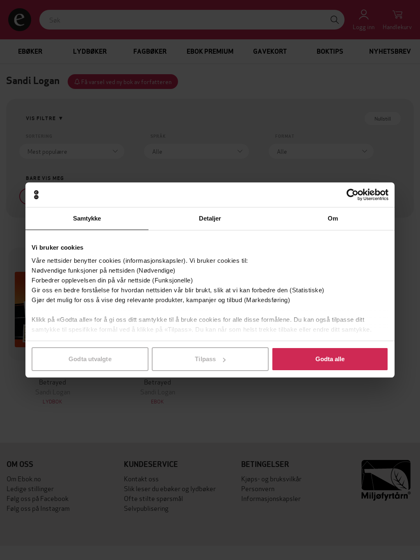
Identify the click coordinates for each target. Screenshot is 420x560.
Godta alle (330, 358)
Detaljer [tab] (210, 218)
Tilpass (205, 358)
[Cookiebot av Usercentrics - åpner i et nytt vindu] (352, 195)
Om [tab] (333, 218)
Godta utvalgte (89, 358)
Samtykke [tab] (87, 218)
